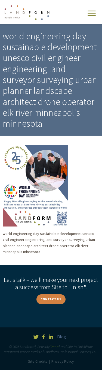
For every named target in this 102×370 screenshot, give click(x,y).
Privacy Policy (62, 361)
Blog (61, 337)
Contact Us (51, 299)
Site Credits (37, 361)
